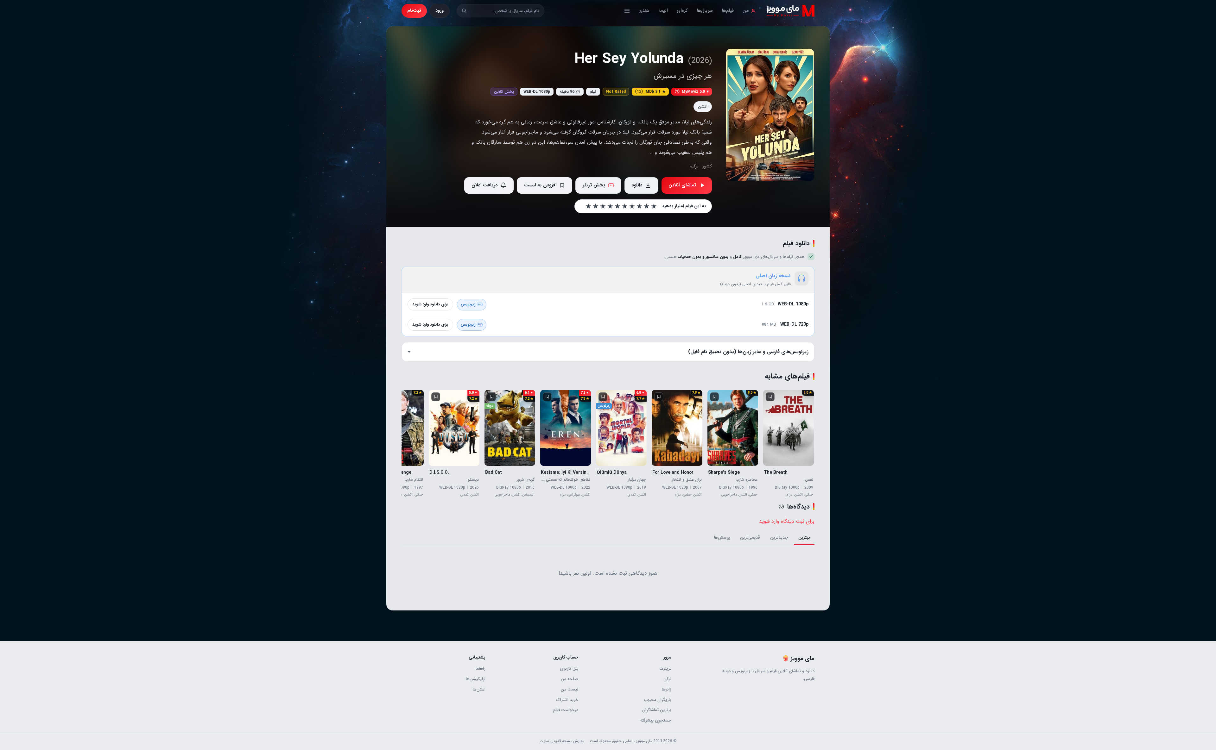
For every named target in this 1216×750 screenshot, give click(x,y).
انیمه (663, 10)
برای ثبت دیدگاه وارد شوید (786, 521)
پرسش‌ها (722, 537)
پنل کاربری (569, 668)
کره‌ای (682, 10)
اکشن (702, 106)
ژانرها (666, 689)
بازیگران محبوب (657, 700)
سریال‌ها (705, 10)
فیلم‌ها (728, 10)
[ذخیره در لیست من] (770, 396)
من (746, 10)
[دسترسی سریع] (627, 10)
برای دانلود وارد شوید (430, 304)
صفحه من (569, 679)
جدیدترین (779, 537)
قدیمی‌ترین (750, 537)
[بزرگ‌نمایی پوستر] (770, 115)
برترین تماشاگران (656, 710)
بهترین (804, 537)
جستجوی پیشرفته (655, 720)
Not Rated (616, 92)
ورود (439, 10)
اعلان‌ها (479, 689)
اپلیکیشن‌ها (475, 679)
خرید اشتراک (567, 700)
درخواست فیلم (565, 710)
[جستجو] (464, 10)
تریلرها (665, 668)
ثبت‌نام (414, 10)
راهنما (480, 668)
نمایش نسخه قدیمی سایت (562, 741)
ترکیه (694, 166)
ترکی (667, 679)
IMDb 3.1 (650, 92)
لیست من (569, 689)
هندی (643, 10)
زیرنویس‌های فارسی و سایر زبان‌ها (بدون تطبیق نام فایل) (748, 352)
